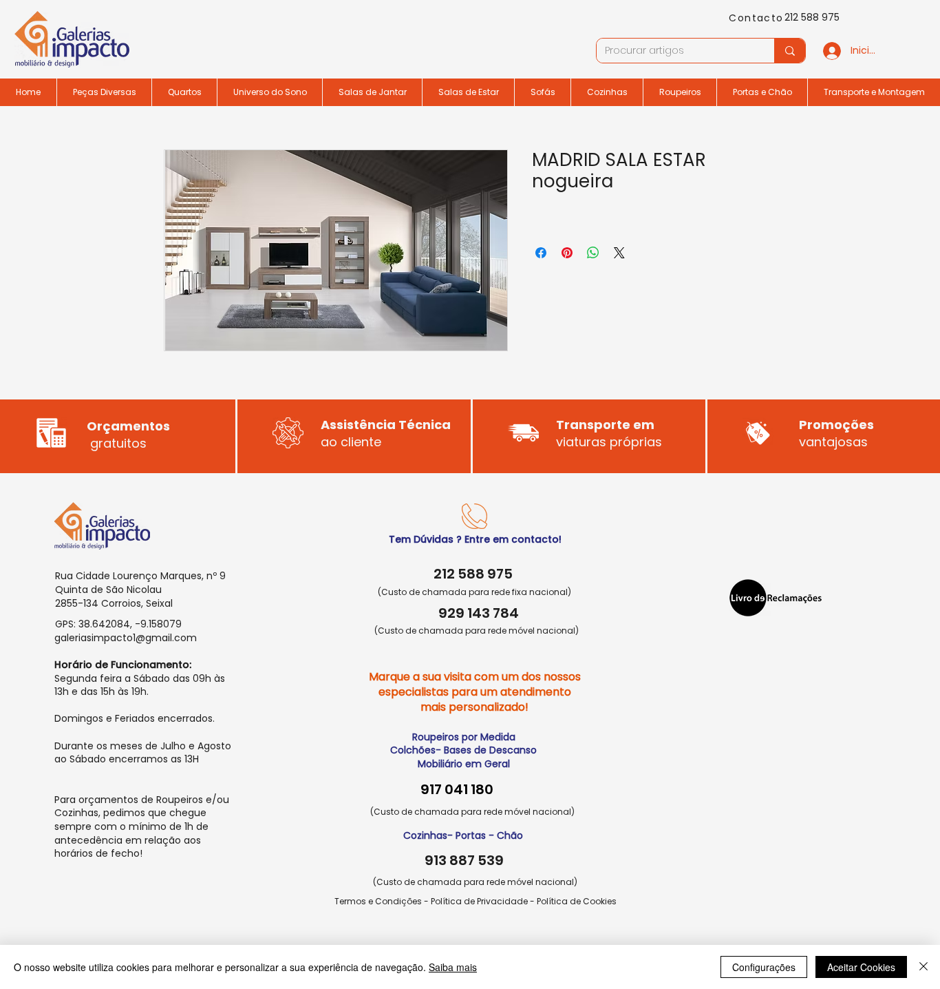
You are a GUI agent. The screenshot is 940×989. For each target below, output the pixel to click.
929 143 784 (478, 613)
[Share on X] (619, 252)
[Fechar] (923, 967)
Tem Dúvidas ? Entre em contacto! (475, 539)
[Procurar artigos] (789, 51)
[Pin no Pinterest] (567, 252)
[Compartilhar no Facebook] (541, 252)
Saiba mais (453, 967)
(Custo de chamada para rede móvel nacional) (476, 630)
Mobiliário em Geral (464, 764)
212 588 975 (812, 17)
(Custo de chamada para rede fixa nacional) (474, 592)
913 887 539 (464, 860)
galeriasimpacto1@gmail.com (125, 638)
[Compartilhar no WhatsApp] (593, 252)
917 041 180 (456, 789)
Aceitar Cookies (861, 967)
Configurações (763, 967)
